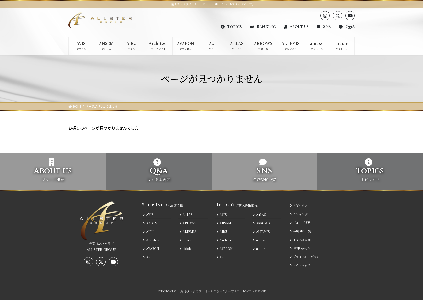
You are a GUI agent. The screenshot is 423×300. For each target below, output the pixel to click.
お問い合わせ (302, 248)
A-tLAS (188, 214)
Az (148, 257)
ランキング (300, 214)
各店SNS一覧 (302, 231)
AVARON (152, 248)
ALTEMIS (189, 231)
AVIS (149, 214)
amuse (187, 240)
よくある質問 (302, 239)
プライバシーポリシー (307, 256)
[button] (231, 26)
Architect (152, 240)
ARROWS (189, 223)
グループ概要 (301, 222)
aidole (187, 248)
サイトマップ (301, 265)
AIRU (150, 231)
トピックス (300, 205)
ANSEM (152, 223)
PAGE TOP (409, 286)
